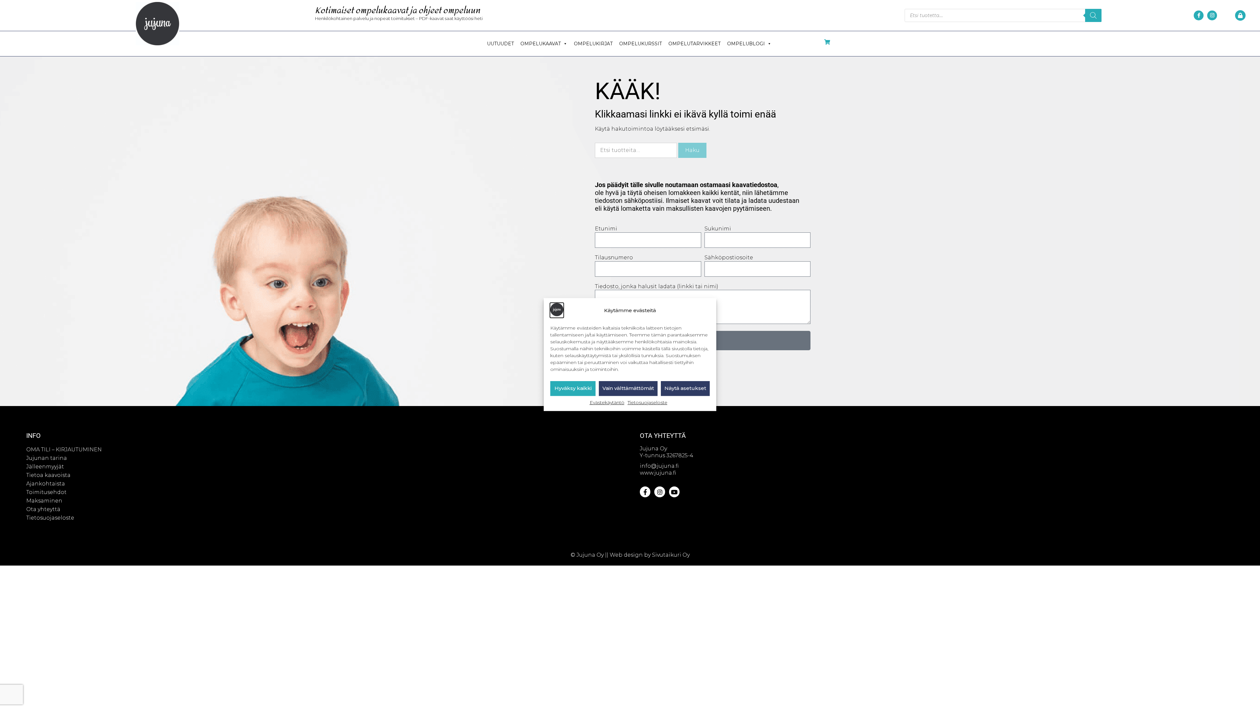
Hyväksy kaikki (573, 388)
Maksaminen (44, 501)
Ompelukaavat (540, 44)
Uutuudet (500, 44)
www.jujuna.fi (658, 473)
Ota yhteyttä (43, 509)
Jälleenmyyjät (45, 466)
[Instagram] (1212, 15)
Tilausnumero (614, 257)
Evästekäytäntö (607, 402)
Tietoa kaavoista (48, 475)
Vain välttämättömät (628, 388)
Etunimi (606, 229)
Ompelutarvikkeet (694, 44)
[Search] (1093, 15)
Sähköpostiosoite (728, 257)
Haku (692, 150)
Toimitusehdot (46, 492)
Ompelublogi (746, 44)
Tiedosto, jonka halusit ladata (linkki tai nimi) (656, 286)
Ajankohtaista (45, 484)
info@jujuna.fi (659, 466)
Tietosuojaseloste (647, 402)
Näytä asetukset (685, 388)
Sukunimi (717, 229)
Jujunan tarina (46, 458)
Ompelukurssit (640, 44)
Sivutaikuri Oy (671, 555)
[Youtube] (674, 491)
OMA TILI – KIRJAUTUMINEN (64, 449)
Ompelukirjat (593, 44)
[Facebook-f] (1199, 15)
